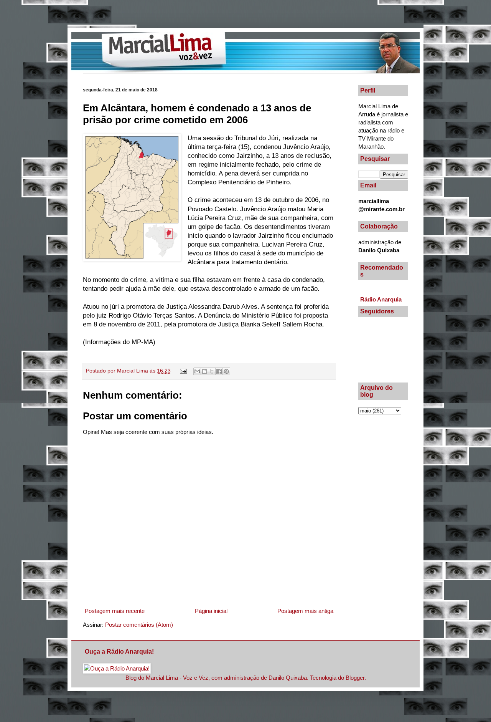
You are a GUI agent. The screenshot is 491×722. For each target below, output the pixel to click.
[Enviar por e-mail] (197, 371)
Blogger (355, 677)
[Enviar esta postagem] (183, 371)
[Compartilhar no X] (212, 371)
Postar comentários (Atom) (139, 624)
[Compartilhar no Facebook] (219, 371)
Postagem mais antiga (305, 611)
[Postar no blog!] (204, 371)
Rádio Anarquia (381, 299)
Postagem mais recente (115, 611)
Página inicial (211, 611)
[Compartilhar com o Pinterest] (226, 371)
